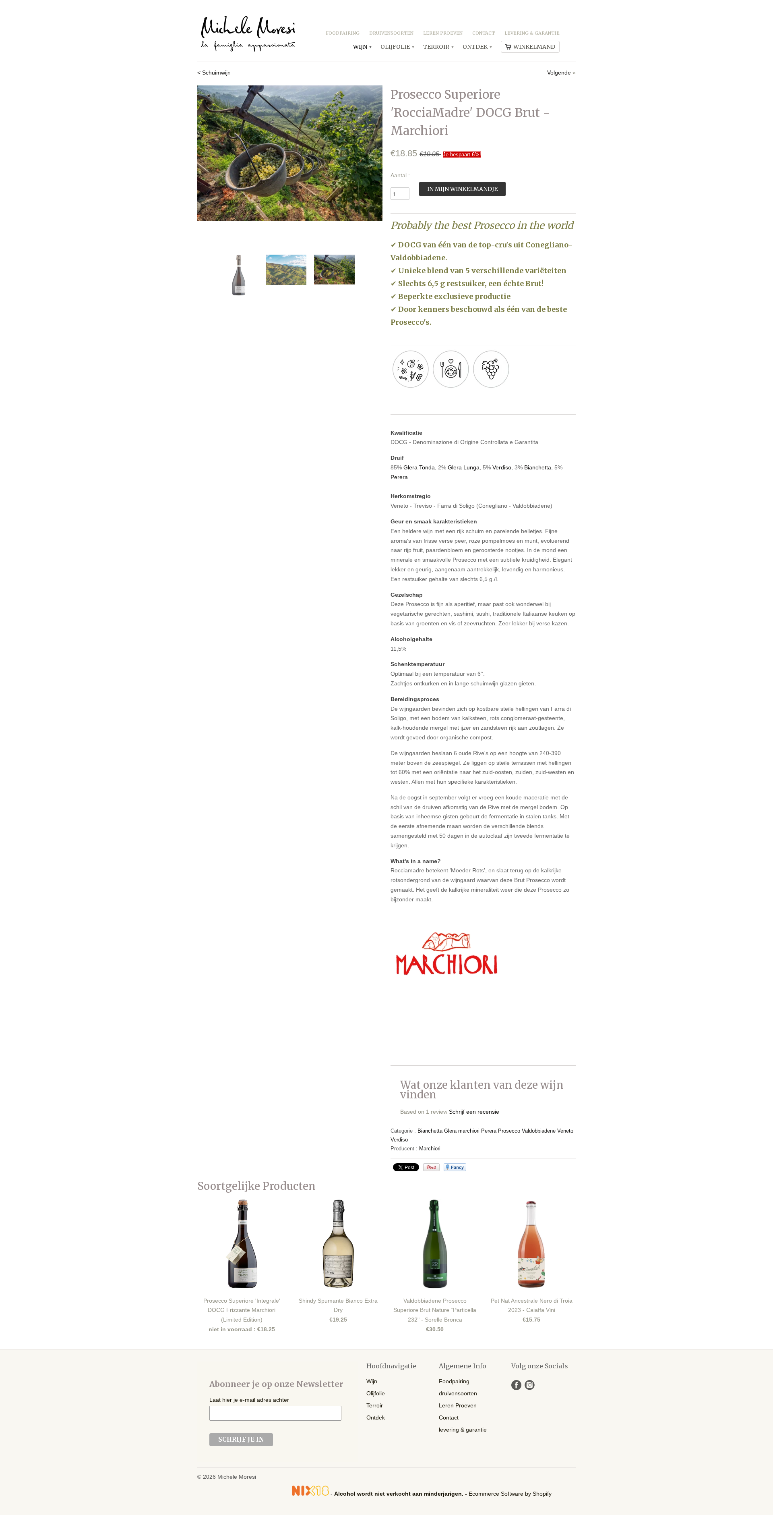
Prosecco (509, 1131)
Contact (483, 33)
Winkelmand (534, 46)
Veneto (565, 1131)
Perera (399, 477)
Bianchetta (537, 467)
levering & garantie (532, 33)
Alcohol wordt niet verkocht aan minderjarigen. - (401, 1493)
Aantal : (400, 175)
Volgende (559, 72)
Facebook (516, 1385)
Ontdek (477, 46)
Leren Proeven (443, 33)
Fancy (455, 1167)
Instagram (530, 1385)
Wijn (362, 46)
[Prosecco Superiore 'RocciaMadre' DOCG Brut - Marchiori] (289, 153)
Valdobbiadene (539, 1131)
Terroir (438, 46)
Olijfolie (396, 46)
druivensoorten (391, 33)
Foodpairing (343, 33)
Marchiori (429, 1149)
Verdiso (501, 467)
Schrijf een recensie (474, 1111)
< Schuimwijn (214, 72)
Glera (450, 1131)
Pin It (431, 1167)
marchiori (469, 1131)
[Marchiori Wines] (446, 984)
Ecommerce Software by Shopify (510, 1493)
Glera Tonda (419, 467)
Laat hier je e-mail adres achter (249, 1400)
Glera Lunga (464, 467)
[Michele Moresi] (247, 31)
